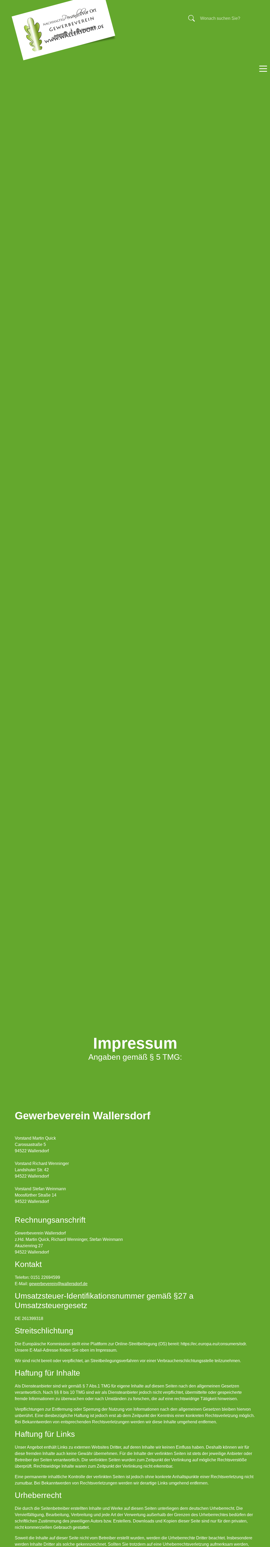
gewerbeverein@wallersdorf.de (58, 1283)
